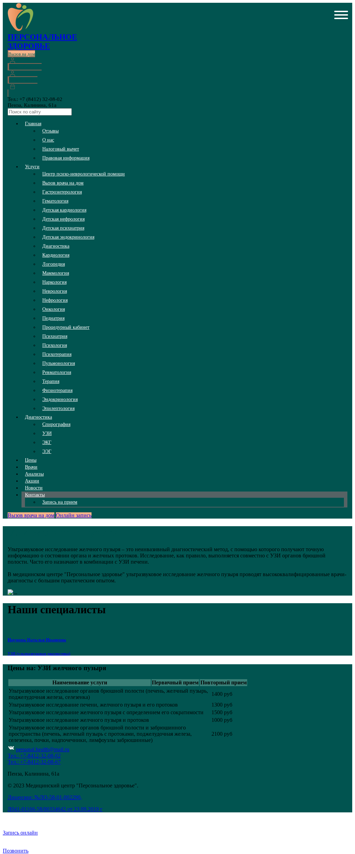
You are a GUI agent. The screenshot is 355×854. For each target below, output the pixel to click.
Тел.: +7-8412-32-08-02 (34, 756)
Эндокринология (60, 399)
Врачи (31, 467)
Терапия (50, 381)
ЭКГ (46, 442)
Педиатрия (53, 318)
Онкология (53, 309)
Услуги (32, 166)
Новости (34, 487)
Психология (54, 345)
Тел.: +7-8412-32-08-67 (34, 762)
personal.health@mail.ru (42, 749)
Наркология (54, 282)
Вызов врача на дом (63, 183)
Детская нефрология (63, 219)
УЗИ (47, 433)
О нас (48, 140)
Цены (30, 460)
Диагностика (55, 246)
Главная (33, 123)
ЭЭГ (46, 451)
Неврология (54, 291)
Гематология (55, 201)
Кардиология (55, 255)
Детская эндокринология (68, 237)
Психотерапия (56, 354)
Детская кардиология (64, 210)
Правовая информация (65, 158)
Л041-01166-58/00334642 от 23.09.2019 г (55, 809)
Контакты (35, 494)
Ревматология (56, 372)
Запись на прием (59, 502)
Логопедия (53, 264)
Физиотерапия (57, 390)
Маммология (55, 273)
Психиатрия (54, 336)
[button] (341, 16)
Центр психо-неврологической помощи (83, 174)
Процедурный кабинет (65, 327)
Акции (32, 481)
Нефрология (55, 300)
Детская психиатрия (63, 228)
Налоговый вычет (60, 149)
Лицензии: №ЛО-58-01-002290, (45, 797)
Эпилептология (58, 408)
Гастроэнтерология (62, 192)
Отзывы (50, 131)
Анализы (34, 474)
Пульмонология (58, 363)
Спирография (56, 424)
